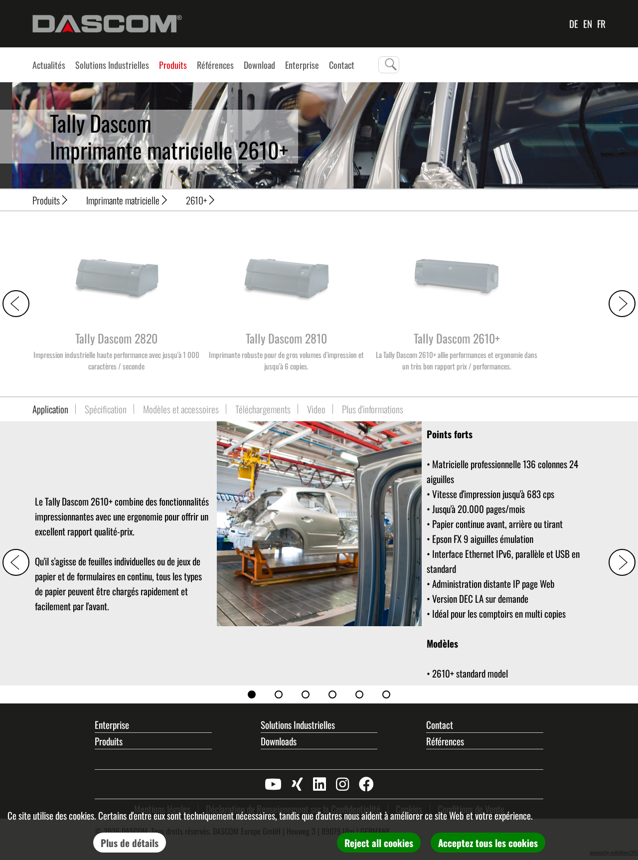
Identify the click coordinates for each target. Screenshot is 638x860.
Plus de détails (130, 843)
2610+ (196, 200)
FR (601, 23)
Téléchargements (263, 409)
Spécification (106, 409)
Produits (173, 64)
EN (587, 23)
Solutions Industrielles (112, 64)
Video (316, 409)
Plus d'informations (372, 409)
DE (573, 23)
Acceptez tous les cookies (488, 843)
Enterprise (302, 64)
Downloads (279, 741)
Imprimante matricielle (123, 200)
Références (215, 64)
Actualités (48, 64)
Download (259, 64)
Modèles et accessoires (181, 409)
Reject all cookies (378, 843)
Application (50, 409)
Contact (439, 724)
